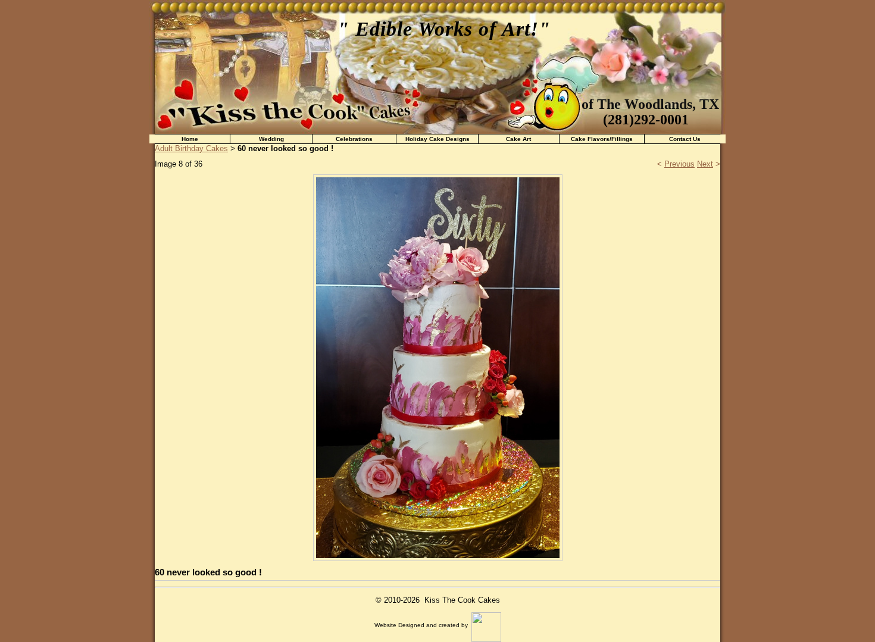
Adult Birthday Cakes (191, 148)
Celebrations (354, 139)
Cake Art (518, 139)
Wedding (271, 139)
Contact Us (685, 139)
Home (190, 139)
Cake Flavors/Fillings (602, 139)
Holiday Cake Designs (437, 139)
